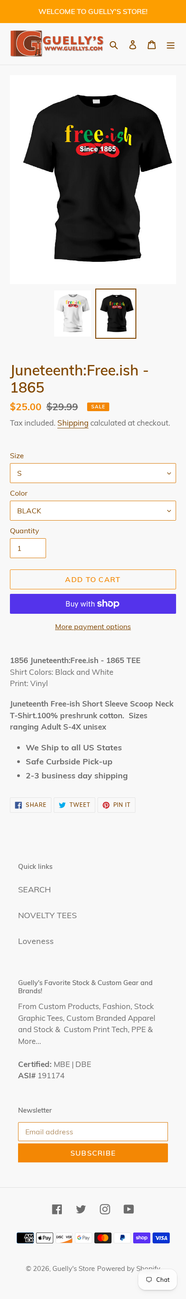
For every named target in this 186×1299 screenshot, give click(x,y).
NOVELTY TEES (47, 915)
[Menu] (170, 44)
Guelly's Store (73, 1268)
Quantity (24, 530)
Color (19, 493)
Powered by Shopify (128, 1268)
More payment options (93, 626)
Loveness (36, 941)
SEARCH (34, 889)
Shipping (72, 422)
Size (17, 455)
